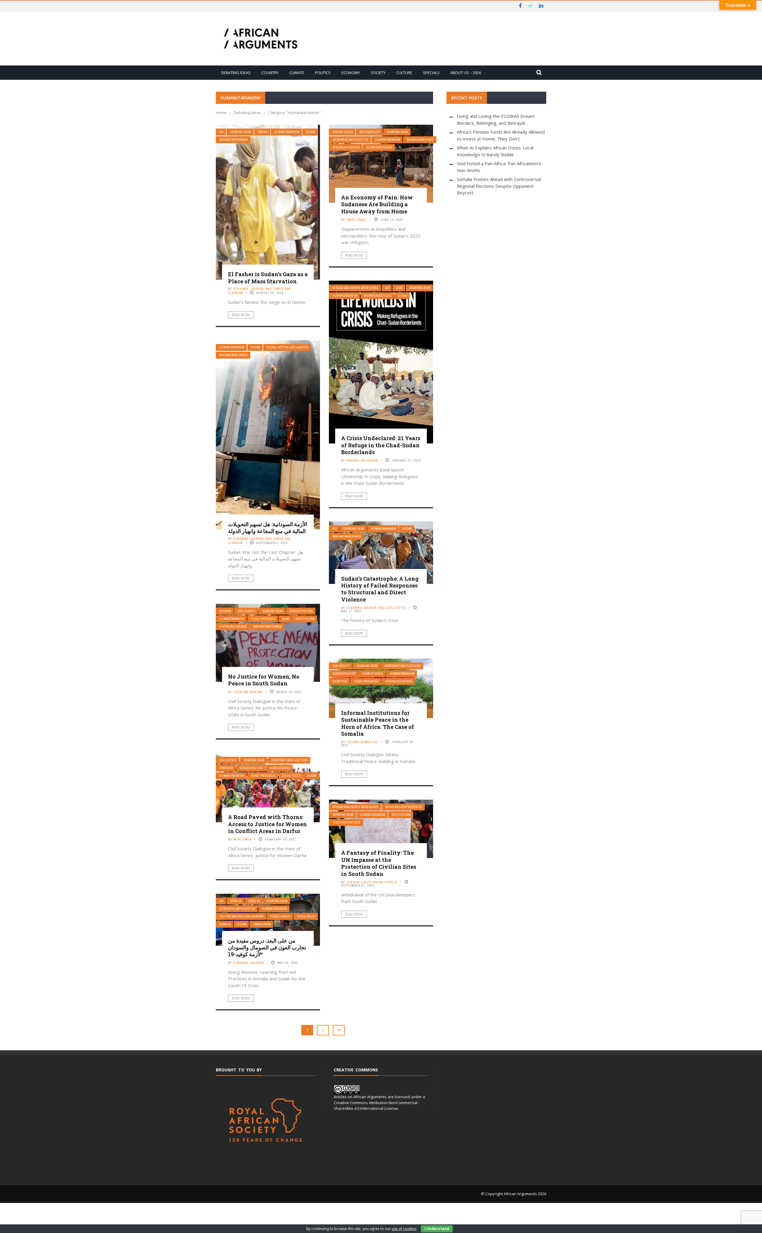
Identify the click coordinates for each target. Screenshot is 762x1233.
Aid (221, 132)
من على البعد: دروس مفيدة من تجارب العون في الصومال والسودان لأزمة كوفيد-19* (267, 947)
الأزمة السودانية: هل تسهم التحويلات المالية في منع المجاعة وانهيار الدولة (267, 528)
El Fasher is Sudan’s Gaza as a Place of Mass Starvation (268, 278)
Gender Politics (301, 611)
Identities (339, 681)
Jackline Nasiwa (248, 692)
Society (378, 72)
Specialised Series (346, 147)
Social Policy (291, 776)
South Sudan (305, 619)
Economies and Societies (350, 140)
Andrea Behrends (362, 460)
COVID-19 (236, 901)
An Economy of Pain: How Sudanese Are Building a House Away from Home (377, 204)
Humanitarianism (286, 132)
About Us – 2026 (465, 72)
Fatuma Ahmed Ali (362, 742)
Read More (241, 315)
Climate (296, 72)
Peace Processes (263, 619)
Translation (262, 924)
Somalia (225, 924)
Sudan (310, 132)
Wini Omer (242, 839)
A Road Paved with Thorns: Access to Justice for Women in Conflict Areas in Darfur (267, 823)
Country (270, 72)
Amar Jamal (356, 220)
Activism (225, 611)
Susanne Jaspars (248, 963)
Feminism (226, 768)
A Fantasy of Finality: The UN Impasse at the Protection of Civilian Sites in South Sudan (378, 863)
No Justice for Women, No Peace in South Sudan (263, 680)
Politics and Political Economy (241, 916)
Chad (399, 288)
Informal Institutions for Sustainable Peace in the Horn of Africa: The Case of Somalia (377, 723)
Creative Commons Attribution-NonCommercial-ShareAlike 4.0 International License (376, 1105)
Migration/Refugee (420, 140)
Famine (263, 132)
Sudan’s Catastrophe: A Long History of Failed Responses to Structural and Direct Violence (380, 589)
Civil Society (246, 611)
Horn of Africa (372, 674)
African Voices (342, 132)
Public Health (280, 916)
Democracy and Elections (402, 666)
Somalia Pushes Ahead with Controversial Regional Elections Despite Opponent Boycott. (499, 186)
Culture (404, 72)
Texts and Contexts (346, 822)
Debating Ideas (236, 72)
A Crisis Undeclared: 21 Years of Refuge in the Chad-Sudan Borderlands (380, 445)
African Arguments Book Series (355, 288)
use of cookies (404, 1228)
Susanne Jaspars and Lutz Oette (376, 608)
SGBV (285, 619)
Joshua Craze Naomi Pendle (371, 882)
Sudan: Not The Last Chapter (287, 347)
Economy (350, 72)
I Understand (436, 1228)
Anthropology (370, 132)
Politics (323, 72)
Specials (431, 72)
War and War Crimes (233, 140)
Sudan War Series (379, 147)
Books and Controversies (403, 807)
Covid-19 (254, 901)
